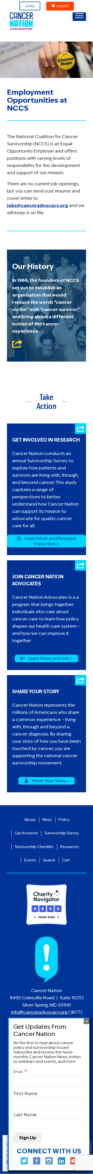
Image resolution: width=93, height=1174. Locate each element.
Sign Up (27, 1137)
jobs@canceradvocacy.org (37, 205)
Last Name (25, 1114)
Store (30, 6)
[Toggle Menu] (79, 15)
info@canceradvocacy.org (39, 1012)
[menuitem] (30, 6)
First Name (26, 1093)
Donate (63, 6)
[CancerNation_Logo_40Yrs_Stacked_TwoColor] (38, 21)
